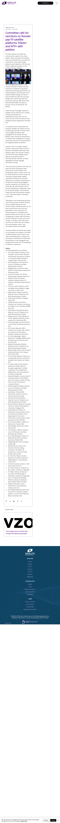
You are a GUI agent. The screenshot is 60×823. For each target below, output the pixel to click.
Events (30, 571)
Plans (30, 586)
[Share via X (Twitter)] (10, 501)
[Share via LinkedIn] (14, 501)
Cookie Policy (30, 607)
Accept (53, 820)
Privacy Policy (30, 604)
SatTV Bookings (30, 592)
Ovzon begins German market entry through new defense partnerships (17, 532)
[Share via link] (17, 501)
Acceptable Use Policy (30, 609)
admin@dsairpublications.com (41, 616)
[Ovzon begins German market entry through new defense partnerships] (18, 520)
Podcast (30, 569)
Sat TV (30, 566)
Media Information (30, 589)
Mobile (30, 584)
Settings (46, 820)
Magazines (30, 577)
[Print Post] (21, 501)
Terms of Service (30, 601)
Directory (30, 574)
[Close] (58, 820)
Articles (30, 564)
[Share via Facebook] (6, 501)
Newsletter (30, 594)
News (30, 561)
